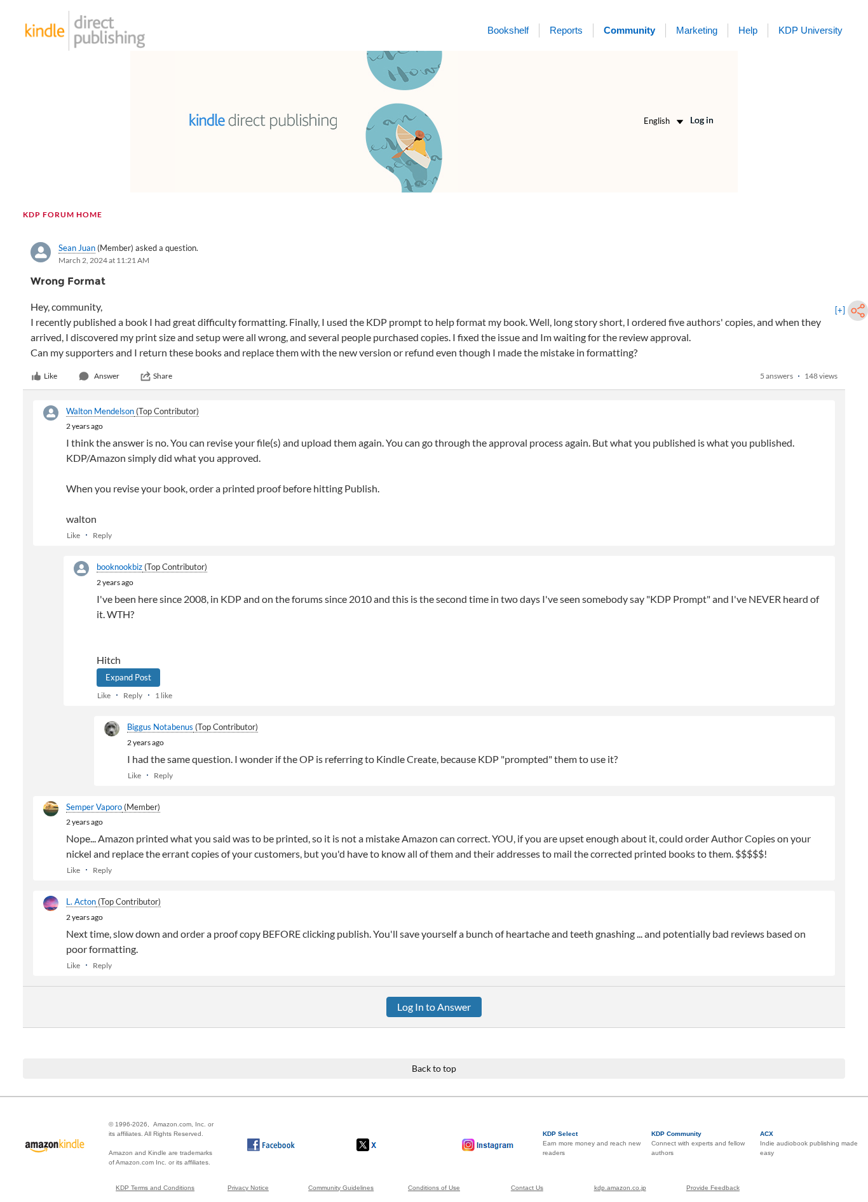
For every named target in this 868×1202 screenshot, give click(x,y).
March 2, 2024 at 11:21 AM (103, 260)
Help (747, 30)
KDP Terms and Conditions (155, 1187)
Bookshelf (508, 30)
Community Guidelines (341, 1187)
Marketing (696, 30)
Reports (566, 30)
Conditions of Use (434, 1187)
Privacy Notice (248, 1187)
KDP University (810, 30)
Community (629, 30)
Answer (106, 376)
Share (162, 376)
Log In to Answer (434, 1007)
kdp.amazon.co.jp (620, 1187)
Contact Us (527, 1187)
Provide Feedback (713, 1187)
